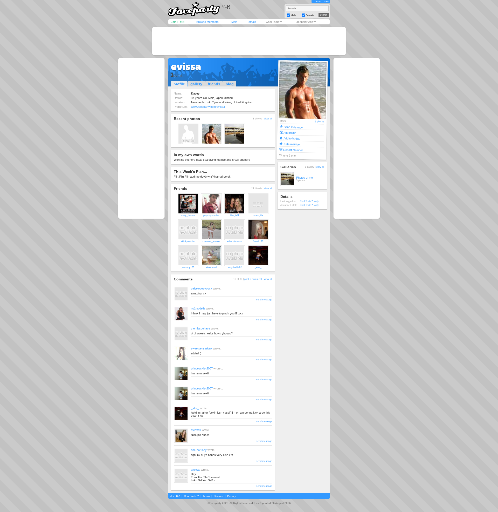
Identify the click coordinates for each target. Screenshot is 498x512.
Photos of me (304, 177)
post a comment (253, 279)
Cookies (218, 496)
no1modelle (198, 308)
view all (268, 118)
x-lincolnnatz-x (235, 241)
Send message (293, 127)
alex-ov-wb (211, 267)
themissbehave (200, 328)
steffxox (196, 430)
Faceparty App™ (305, 21)
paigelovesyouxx (201, 288)
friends (214, 84)
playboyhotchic (211, 215)
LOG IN (317, 2)
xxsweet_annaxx (211, 241)
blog (230, 84)
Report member (293, 149)
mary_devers (188, 215)
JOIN (326, 2)
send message (264, 299)
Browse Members (207, 21)
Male (234, 21)
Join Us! (175, 496)
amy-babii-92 (235, 267)
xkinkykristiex (188, 241)
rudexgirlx (258, 215)
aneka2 (195, 469)
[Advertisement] (249, 41)
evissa (186, 66)
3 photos (319, 121)
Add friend (289, 132)
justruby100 (188, 267)
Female (251, 21)
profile (179, 84)
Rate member (292, 144)
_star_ (258, 267)
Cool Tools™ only (309, 201)
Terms (206, 496)
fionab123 (258, 241)
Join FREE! (178, 21)
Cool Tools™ (274, 21)
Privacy (231, 496)
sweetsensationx (201, 348)
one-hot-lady (199, 450)
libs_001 (234, 215)
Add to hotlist (291, 138)
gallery (196, 84)
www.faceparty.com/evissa (208, 106)
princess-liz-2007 (202, 368)
